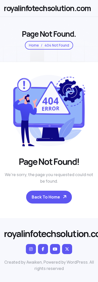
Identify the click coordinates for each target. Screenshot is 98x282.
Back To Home (46, 197)
